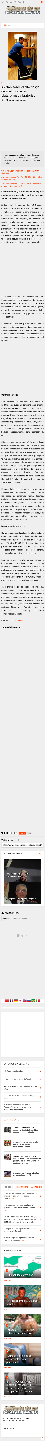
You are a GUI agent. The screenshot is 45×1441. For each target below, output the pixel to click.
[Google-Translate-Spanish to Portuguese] (33, 1002)
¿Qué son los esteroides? (20, 1274)
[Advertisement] (22, 18)
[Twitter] (2, 2)
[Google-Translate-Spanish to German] (16, 1002)
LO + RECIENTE (11, 1120)
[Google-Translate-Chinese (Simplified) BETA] (7, 1002)
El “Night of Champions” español (21, 899)
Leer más (7, 1280)
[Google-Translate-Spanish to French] (12, 1002)
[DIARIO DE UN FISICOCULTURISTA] (22, 13)
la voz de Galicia (16, 620)
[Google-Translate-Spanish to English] (25, 1002)
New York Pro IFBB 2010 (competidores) (17, 875)
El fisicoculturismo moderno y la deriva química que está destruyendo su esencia (25, 1144)
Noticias (10, 83)
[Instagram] (15, 2)
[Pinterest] (7, 2)
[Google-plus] (19, 2)
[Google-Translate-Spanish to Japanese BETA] (20, 1002)
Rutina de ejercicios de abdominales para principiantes (19, 1359)
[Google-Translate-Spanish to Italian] (38, 1002)
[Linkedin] (11, 2)
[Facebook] (23, 2)
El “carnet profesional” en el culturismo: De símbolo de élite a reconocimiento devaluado (25, 1130)
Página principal (8, 1428)
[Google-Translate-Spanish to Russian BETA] (29, 1002)
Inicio (2, 83)
